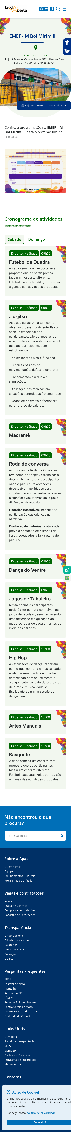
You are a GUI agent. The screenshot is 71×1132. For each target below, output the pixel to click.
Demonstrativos (14, 949)
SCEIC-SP (10, 1050)
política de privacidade (41, 1113)
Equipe (9, 871)
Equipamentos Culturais (20, 876)
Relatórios (11, 945)
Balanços (10, 954)
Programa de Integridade (20, 1060)
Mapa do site (13, 1064)
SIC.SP (8, 1046)
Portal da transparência (19, 1041)
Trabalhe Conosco (16, 906)
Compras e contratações (20, 910)
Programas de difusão (18, 880)
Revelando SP (13, 993)
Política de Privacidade (19, 1055)
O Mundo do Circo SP (18, 1016)
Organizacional (14, 935)
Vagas (8, 901)
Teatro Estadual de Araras (21, 1011)
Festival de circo (15, 984)
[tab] (14, 239)
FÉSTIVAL (10, 997)
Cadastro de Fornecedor (20, 915)
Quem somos (13, 866)
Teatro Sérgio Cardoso (19, 1007)
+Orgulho (10, 988)
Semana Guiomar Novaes (21, 1002)
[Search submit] (61, 836)
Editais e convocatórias (19, 940)
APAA (8, 979)
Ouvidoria (11, 1037)
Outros (9, 958)
